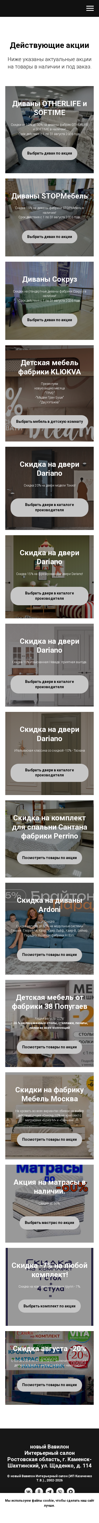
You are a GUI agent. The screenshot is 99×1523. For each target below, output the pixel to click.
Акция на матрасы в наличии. (49, 1186)
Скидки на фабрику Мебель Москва (49, 1094)
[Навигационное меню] (90, 8)
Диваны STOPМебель (49, 196)
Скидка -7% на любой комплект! (49, 1270)
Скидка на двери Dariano (49, 469)
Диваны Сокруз (49, 279)
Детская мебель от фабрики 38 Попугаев (49, 1002)
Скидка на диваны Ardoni (49, 905)
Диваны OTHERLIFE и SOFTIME (49, 108)
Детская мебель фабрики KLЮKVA (49, 367)
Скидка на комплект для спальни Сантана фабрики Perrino (49, 826)
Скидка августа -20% (49, 1348)
